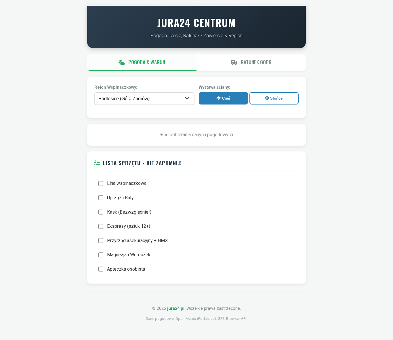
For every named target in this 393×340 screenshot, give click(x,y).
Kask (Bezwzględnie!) (129, 212)
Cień (225, 98)
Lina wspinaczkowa (126, 183)
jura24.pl (175, 308)
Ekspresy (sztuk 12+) (128, 226)
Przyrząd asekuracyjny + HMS (137, 240)
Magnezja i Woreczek (128, 254)
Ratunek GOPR (256, 62)
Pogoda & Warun (146, 62)
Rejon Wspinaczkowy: (115, 87)
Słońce (276, 98)
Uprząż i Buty (120, 197)
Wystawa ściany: (214, 87)
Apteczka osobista (126, 269)
